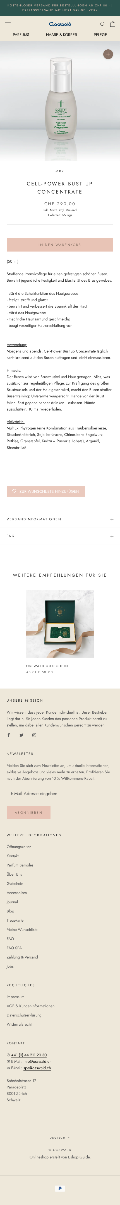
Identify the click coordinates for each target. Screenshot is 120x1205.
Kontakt (12, 856)
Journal (12, 902)
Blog (10, 911)
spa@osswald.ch (37, 1068)
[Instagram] (34, 734)
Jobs (10, 966)
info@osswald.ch (37, 1061)
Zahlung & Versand (22, 957)
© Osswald (60, 1150)
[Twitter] (21, 734)
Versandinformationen (34, 519)
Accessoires (17, 892)
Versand (71, 210)
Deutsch (58, 1138)
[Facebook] (9, 734)
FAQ (11, 535)
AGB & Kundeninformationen (30, 1006)
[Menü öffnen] (8, 23)
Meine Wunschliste (22, 929)
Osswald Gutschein (47, 666)
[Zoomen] (108, 54)
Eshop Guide (79, 1157)
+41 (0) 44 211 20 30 (29, 1055)
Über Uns (14, 874)
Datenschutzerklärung (24, 1015)
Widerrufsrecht (19, 1024)
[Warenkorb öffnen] (112, 24)
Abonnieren (28, 812)
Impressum (16, 996)
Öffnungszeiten (19, 846)
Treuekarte (15, 920)
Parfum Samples (20, 865)
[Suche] (102, 23)
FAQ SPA (14, 948)
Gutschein (15, 883)
